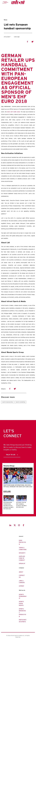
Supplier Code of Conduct (22, 558)
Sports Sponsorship (7, 402)
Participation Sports (22, 620)
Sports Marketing (20, 402)
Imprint (21, 586)
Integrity (22, 553)
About (21, 572)
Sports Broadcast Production (22, 612)
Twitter (32, 42)
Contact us (22, 576)
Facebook (27, 42)
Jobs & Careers (22, 581)
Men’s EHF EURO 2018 (13, 111)
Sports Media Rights (21, 603)
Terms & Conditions (22, 548)
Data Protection (22, 542)
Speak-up (22, 563)
